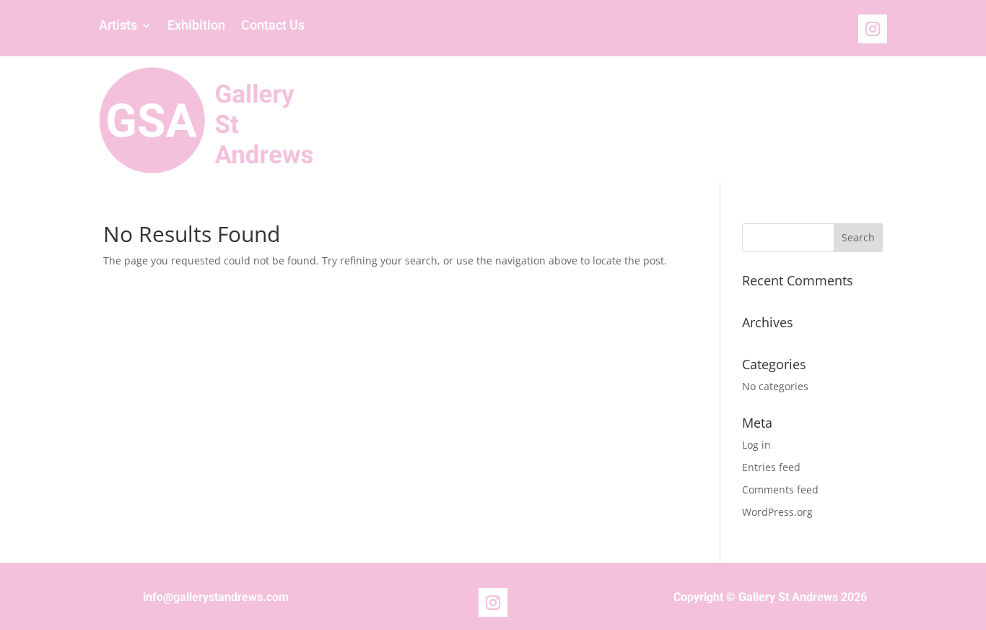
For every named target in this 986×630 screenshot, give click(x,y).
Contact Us (273, 26)
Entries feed (771, 467)
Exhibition (196, 26)
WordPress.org (777, 512)
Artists (118, 26)
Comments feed (780, 489)
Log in (756, 445)
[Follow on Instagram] (872, 28)
